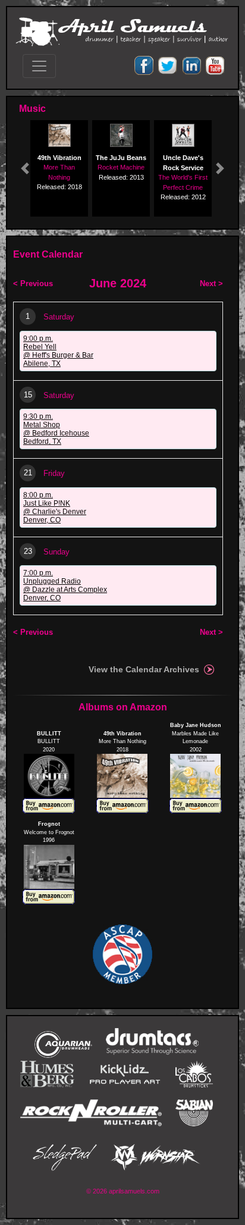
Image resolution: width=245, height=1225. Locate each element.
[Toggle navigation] (39, 66)
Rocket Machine (121, 167)
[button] (25, 168)
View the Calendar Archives (144, 669)
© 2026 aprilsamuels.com (122, 1191)
